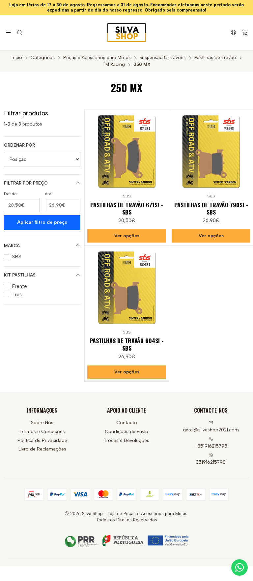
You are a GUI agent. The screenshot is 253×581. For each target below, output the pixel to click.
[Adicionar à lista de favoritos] (160, 150)
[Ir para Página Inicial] (126, 33)
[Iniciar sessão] (233, 32)
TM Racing (113, 64)
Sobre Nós (42, 422)
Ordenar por (19, 145)
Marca (12, 245)
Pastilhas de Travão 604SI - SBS (127, 344)
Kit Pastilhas (20, 275)
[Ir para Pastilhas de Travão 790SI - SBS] (211, 151)
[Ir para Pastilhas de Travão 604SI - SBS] (126, 287)
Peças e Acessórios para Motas (97, 57)
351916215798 (211, 462)
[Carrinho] (244, 32)
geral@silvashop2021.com (211, 430)
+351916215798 (211, 446)
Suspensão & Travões (162, 57)
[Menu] (8, 32)
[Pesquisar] (19, 32)
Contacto (126, 422)
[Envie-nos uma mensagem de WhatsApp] (239, 567)
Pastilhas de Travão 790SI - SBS (211, 208)
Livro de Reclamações (42, 449)
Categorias (43, 57)
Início (16, 57)
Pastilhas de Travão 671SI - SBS (126, 208)
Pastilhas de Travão (215, 57)
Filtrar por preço (26, 183)
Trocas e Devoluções (126, 440)
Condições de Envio (126, 431)
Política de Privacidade (42, 440)
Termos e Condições (42, 431)
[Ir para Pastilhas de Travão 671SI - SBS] (126, 151)
